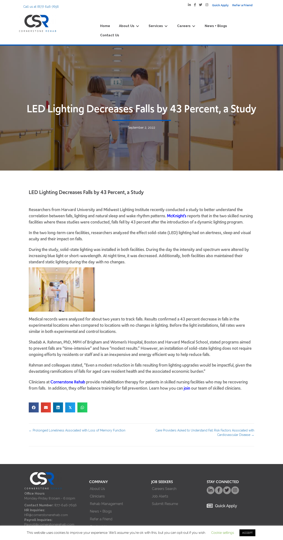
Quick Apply (226, 505)
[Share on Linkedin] (58, 407)
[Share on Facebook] (34, 407)
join (187, 388)
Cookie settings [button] (222, 533)
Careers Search (164, 489)
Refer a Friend (101, 519)
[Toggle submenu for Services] (166, 26)
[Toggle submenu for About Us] (137, 26)
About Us (97, 489)
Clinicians (97, 496)
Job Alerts (160, 496)
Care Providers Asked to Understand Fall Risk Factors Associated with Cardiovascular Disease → (204, 433)
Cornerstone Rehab (67, 382)
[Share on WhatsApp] (82, 407)
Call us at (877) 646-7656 (41, 6)
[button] (210, 490)
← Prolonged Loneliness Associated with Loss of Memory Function (77, 430)
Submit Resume (165, 504)
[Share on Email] (46, 407)
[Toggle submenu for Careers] (193, 26)
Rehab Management (106, 504)
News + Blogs (101, 511)
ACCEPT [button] (247, 532)
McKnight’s (176, 216)
